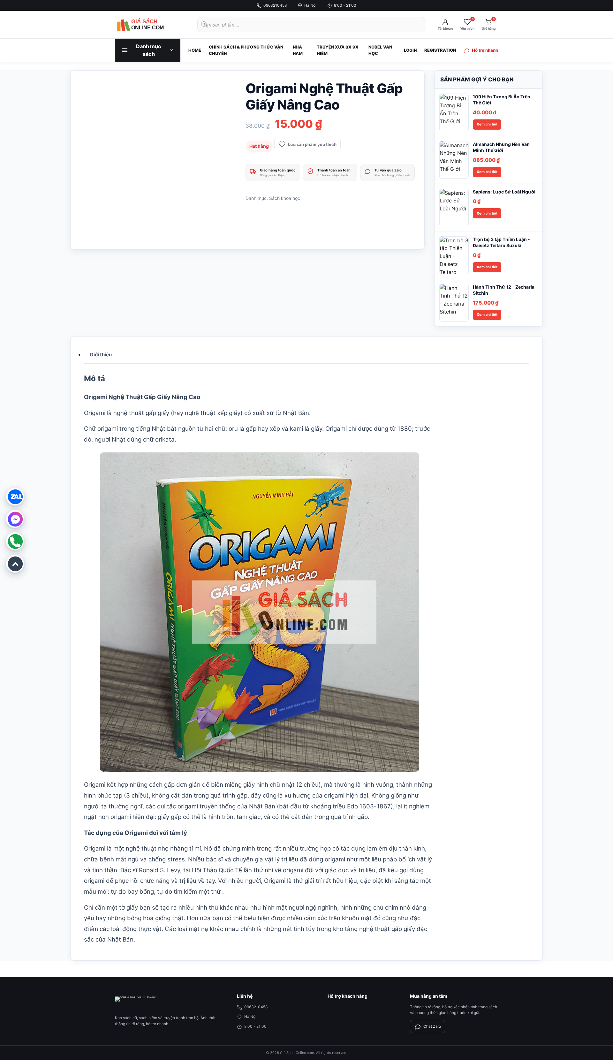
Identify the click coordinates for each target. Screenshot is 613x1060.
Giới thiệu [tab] (101, 355)
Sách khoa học (284, 198)
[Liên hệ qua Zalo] (15, 496)
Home (194, 50)
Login (410, 50)
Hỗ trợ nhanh (485, 50)
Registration (440, 50)
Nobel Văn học (380, 50)
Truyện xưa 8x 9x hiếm (338, 50)
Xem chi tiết (487, 124)
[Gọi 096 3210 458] (15, 541)
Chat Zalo (432, 1026)
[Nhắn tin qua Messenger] (15, 519)
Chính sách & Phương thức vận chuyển (246, 50)
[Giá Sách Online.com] (150, 25)
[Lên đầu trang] (15, 563)
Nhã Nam (298, 50)
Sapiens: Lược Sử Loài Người (504, 191)
